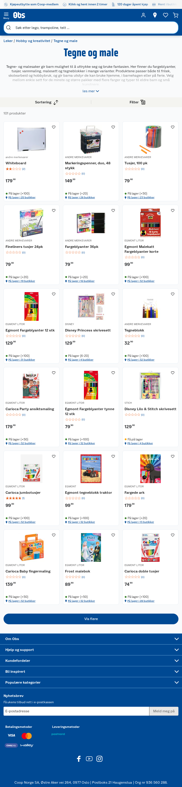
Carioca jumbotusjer (23, 492)
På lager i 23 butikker (140, 197)
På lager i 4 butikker (80, 359)
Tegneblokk (134, 330)
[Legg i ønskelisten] (53, 127)
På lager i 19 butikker (21, 281)
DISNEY (69, 324)
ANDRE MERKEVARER (78, 157)
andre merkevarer (17, 157)
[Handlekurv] (175, 15)
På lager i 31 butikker (21, 359)
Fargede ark (134, 492)
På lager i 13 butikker (140, 522)
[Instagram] (99, 758)
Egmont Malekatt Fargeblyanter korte (141, 249)
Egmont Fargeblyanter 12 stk (30, 330)
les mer (89, 91)
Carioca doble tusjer (142, 571)
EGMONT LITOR (134, 240)
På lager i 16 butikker (81, 281)
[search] (8, 27)
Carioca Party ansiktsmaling (30, 409)
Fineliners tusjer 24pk (24, 247)
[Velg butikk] (155, 15)
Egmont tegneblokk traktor (88, 492)
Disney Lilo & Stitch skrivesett (150, 409)
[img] (31, 169)
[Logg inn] (143, 15)
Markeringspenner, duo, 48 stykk (88, 165)
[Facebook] (79, 758)
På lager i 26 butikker (81, 197)
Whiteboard (16, 163)
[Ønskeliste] (165, 15)
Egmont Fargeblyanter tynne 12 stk (89, 411)
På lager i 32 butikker (140, 281)
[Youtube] (89, 758)
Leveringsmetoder (66, 727)
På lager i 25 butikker (22, 197)
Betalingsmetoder (18, 727)
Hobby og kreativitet (33, 41)
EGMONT (70, 486)
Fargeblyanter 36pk (81, 247)
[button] (91, 619)
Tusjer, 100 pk (136, 163)
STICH (128, 402)
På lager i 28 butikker (140, 600)
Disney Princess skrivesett (88, 330)
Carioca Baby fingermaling (28, 571)
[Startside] (74, 15)
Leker (8, 41)
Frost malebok (77, 571)
